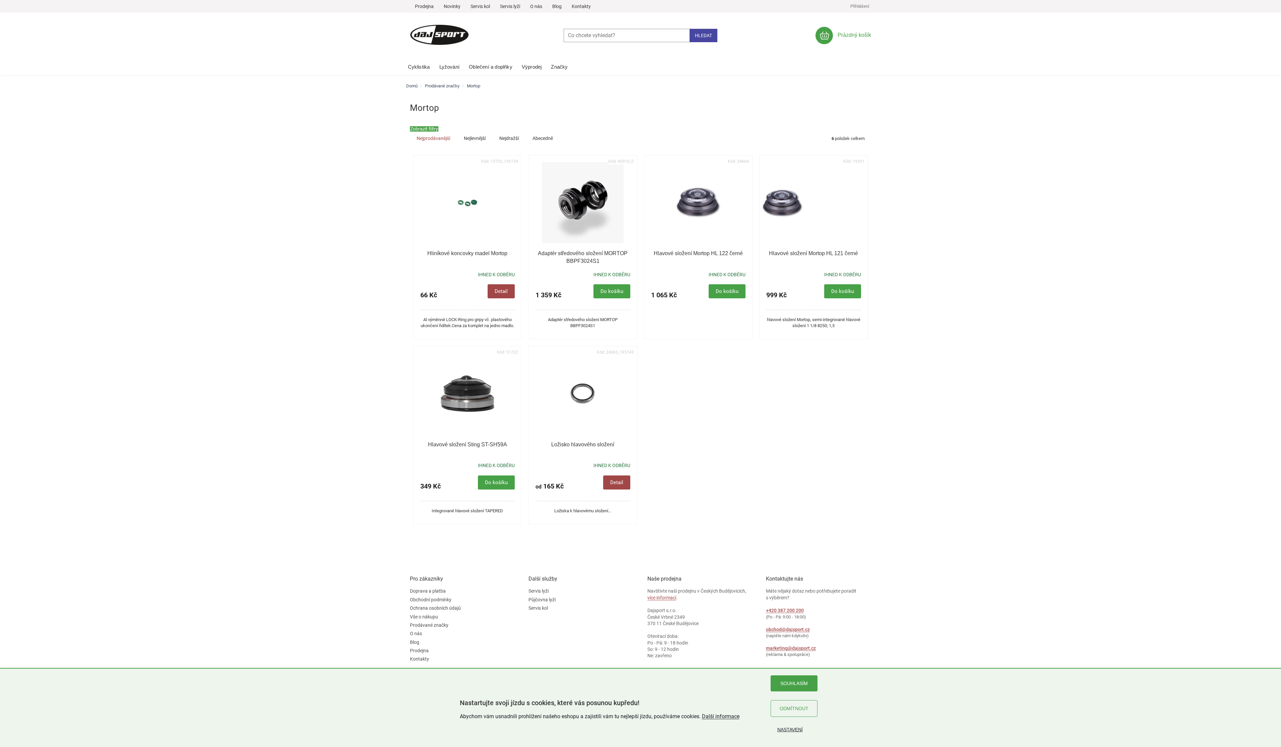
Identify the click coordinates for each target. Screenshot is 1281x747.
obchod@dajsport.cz (788, 629)
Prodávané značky (429, 625)
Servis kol (480, 6)
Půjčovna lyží (542, 599)
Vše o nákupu (424, 616)
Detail (501, 291)
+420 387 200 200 (785, 610)
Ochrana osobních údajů (435, 608)
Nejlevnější (475, 138)
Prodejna (424, 6)
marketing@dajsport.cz (791, 648)
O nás (536, 6)
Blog (557, 6)
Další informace (720, 716)
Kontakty (581, 6)
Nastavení (790, 729)
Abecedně (542, 138)
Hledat (703, 35)
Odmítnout (794, 708)
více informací (661, 597)
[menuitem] (419, 65)
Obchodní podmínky (430, 599)
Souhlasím (794, 683)
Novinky (452, 6)
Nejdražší (509, 138)
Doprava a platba (428, 591)
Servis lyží (510, 6)
